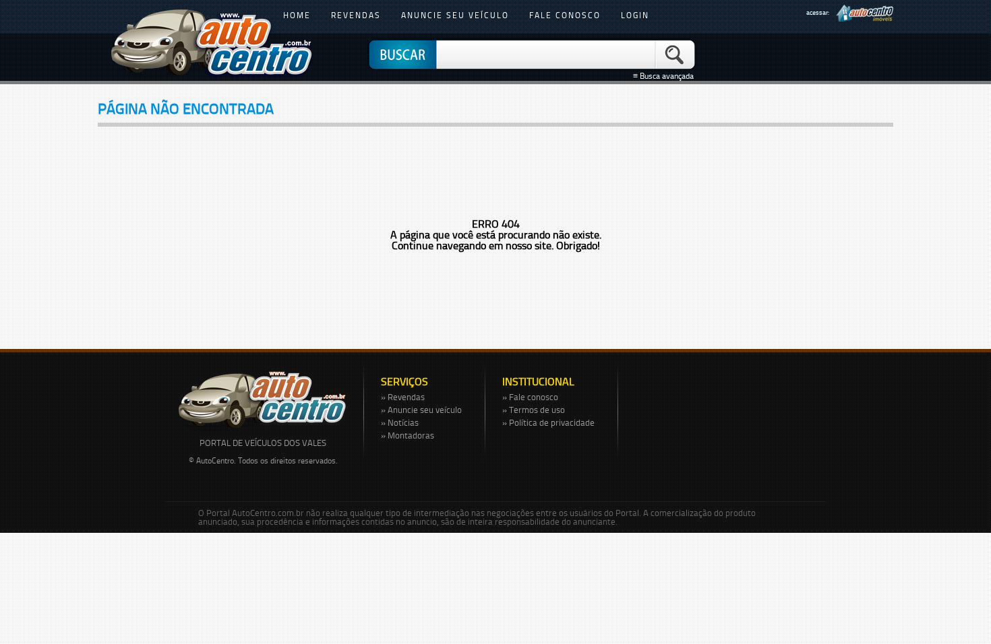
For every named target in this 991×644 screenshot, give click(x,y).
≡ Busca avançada (665, 76)
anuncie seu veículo (455, 15)
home (297, 15)
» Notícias (400, 422)
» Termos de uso (533, 410)
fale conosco (565, 15)
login (635, 15)
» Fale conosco (530, 397)
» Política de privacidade (548, 422)
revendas (356, 15)
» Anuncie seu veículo (421, 410)
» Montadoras (407, 435)
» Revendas (403, 397)
